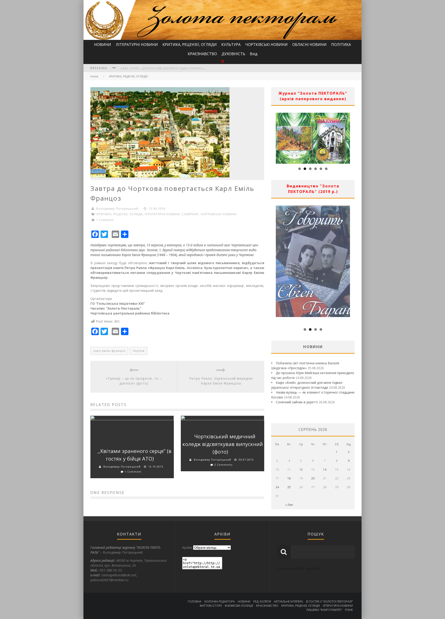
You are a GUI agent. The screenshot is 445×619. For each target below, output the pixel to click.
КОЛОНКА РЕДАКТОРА (219, 601)
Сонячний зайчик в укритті (297, 402)
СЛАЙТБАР (190, 214)
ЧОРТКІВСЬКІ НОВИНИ (266, 44)
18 (289, 478)
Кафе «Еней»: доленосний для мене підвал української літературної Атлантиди (185, 68)
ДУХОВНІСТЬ (233, 53)
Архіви (187, 547)
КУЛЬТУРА (231, 44)
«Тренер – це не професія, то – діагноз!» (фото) (134, 380)
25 (289, 487)
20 (313, 478)
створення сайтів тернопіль (299, 568)
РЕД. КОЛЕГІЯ (262, 601)
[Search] (222, 61)
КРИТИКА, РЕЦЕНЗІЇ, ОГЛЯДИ (189, 44)
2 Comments (223, 464)
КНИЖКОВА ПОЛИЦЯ (239, 606)
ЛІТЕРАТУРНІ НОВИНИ (137, 44)
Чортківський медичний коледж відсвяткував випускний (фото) (222, 444)
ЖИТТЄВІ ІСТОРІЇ (211, 606)
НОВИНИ (102, 44)
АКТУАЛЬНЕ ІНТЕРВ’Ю (288, 601)
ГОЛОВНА (194, 601)
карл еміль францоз (109, 351)
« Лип (289, 505)
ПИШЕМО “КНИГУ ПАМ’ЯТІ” (324, 610)
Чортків (138, 351)
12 (301, 469)
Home (94, 76)
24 (277, 487)
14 (324, 469)
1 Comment (105, 220)
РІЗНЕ (349, 610)
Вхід (253, 53)
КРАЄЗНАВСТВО (202, 53)
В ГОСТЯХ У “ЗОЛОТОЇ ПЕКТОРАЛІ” (329, 601)
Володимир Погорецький (117, 208)
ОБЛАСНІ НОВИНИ (309, 44)
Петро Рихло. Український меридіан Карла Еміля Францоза (221, 380)
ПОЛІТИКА (341, 44)
